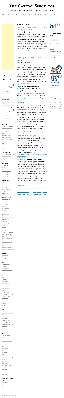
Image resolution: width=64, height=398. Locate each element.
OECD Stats (4, 281)
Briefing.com (5, 382)
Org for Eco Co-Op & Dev (7, 158)
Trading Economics (6, 300)
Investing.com (5, 257)
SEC (3, 143)
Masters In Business (6, 247)
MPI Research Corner (7, 221)
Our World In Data (6, 283)
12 (54, 104)
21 (57, 106)
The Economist (5, 186)
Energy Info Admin (6, 135)
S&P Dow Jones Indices (7, 294)
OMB (3, 141)
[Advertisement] (8, 47)
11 (52, 104)
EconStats (4, 272)
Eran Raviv (4, 346)
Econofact (4, 210)
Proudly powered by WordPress (9, 395)
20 (55, 106)
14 (57, 104)
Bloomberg (4, 182)
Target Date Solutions (7, 328)
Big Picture (4, 204)
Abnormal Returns (6, 165)
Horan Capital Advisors (7, 217)
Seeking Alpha (5, 173)
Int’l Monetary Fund (6, 156)
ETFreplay (4, 315)
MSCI (3, 277)
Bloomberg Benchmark (7, 232)
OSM (3, 354)
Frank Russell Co (6, 288)
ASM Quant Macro (6, 335)
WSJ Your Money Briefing (8, 249)
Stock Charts (5, 298)
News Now (4, 169)
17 (50, 106)
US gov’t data (5, 305)
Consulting (38, 14)
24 (50, 108)
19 (54, 106)
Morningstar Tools (6, 320)
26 (54, 108)
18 (52, 106)
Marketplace (5, 245)
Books (24, 14)
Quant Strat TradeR (6, 365)
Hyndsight (4, 352)
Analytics (16, 14)
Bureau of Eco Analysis (7, 126)
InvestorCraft (5, 318)
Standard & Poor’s (6, 296)
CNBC (3, 184)
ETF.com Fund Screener (7, 313)
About (9, 14)
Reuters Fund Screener (7, 324)
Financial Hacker (6, 348)
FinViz (3, 316)
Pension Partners (6, 223)
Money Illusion (5, 219)
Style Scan (4, 326)
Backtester (4, 311)
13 (55, 104)
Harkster (4, 167)
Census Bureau (5, 130)
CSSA (3, 339)
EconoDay (4, 384)
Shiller (3, 290)
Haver (3, 216)
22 (59, 106)
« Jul (51, 111)
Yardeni (4, 227)
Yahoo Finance (5, 258)
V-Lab (3, 329)
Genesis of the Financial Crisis (25, 83)
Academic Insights (6, 199)
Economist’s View (6, 212)
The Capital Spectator (32, 6)
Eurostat (4, 273)
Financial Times (5, 187)
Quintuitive (4, 367)
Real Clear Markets (6, 171)
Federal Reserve (6, 137)
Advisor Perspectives (7, 201)
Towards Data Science (7, 372)
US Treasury (5, 145)
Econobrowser (5, 208)
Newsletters (56, 14)
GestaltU (4, 350)
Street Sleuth (5, 174)
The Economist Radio (7, 238)
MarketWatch (5, 385)
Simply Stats (5, 371)
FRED (3, 275)
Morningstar (5, 279)
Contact (47, 14)
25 (52, 108)
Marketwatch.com (6, 189)
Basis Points (5, 202)
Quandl (3, 286)
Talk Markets (5, 176)
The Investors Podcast (7, 242)
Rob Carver (4, 337)
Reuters (4, 191)
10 (50, 104)
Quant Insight (5, 361)
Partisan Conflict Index (7, 285)
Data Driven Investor (7, 341)
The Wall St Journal (6, 193)
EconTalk (4, 240)
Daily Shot (4, 206)
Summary (19, 104)
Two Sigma (4, 374)
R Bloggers (4, 369)
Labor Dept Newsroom (7, 139)
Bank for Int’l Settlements (8, 154)
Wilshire (4, 303)
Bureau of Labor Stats (7, 128)
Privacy (4, 18)
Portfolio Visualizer (6, 322)
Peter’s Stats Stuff (6, 356)
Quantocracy (5, 363)
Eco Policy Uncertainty (7, 270)
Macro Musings (5, 244)
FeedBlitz (58, 44)
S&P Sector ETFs (5, 292)
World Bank (4, 159)
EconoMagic (4, 268)
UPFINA (3, 225)
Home (3, 14)
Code (30, 14)
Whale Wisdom (5, 301)
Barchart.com (5, 255)
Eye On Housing (5, 214)
